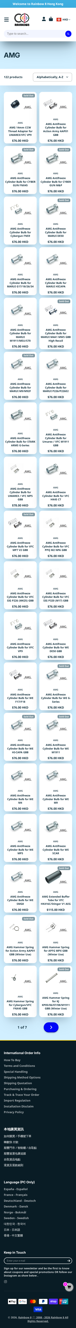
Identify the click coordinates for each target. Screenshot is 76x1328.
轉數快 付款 (11, 1142)
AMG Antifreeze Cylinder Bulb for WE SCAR (55, 838)
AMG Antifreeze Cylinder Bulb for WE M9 (55, 787)
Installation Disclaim (19, 1106)
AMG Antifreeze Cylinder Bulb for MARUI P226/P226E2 (55, 376)
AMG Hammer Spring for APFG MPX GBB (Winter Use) (55, 939)
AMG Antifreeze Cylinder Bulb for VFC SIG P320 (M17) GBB (55, 585)
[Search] (68, 34)
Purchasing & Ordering (20, 1089)
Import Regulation (17, 1100)
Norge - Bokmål (15, 1212)
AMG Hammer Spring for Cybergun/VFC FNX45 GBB (20, 991)
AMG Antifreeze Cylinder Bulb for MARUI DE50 (55, 221)
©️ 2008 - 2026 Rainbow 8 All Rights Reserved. (47, 1319)
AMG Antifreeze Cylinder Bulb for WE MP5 (20, 838)
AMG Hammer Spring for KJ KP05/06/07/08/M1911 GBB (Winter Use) (55, 991)
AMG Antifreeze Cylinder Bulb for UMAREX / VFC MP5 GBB (20, 482)
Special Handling (16, 1072)
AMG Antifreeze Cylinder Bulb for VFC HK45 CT (55, 482)
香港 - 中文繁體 (13, 1235)
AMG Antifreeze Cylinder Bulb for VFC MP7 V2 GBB (20, 535)
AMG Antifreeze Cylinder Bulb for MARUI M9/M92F (20, 376)
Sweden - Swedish (16, 1218)
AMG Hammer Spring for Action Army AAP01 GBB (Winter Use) (20, 939)
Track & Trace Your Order (21, 1095)
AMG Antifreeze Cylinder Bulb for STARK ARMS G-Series (20, 428)
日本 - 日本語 (12, 1230)
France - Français (15, 1195)
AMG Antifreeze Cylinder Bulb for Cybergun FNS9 (20, 221)
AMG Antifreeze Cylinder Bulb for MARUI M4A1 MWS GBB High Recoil (55, 323)
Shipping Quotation (18, 1083)
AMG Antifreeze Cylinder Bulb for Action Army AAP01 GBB (55, 117)
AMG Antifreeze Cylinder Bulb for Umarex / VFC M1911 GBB (55, 428)
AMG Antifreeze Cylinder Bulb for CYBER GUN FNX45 (20, 170)
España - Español (16, 1189)
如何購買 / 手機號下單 (17, 1136)
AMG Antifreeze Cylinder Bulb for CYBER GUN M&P (55, 170)
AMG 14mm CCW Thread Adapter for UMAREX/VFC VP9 (20, 117)
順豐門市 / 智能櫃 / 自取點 (20, 1148)
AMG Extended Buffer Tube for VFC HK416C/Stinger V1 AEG (55, 889)
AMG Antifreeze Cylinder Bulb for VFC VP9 (20, 636)
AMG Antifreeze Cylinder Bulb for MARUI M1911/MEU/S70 (20, 323)
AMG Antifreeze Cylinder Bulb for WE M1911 (55, 737)
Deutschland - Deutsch (20, 1201)
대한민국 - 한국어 (15, 1224)
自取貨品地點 (12, 1159)
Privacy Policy (14, 1112)
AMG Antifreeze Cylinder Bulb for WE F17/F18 (20, 686)
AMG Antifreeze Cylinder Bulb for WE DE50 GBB (55, 636)
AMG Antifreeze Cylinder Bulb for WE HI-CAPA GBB (20, 737)
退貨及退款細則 (13, 1165)
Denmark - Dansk (16, 1206)
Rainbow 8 (25, 1317)
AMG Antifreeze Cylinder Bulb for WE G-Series (55, 686)
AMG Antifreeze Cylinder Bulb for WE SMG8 (20, 889)
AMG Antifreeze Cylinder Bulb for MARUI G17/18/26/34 (20, 271)
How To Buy (12, 1060)
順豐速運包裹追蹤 (15, 1153)
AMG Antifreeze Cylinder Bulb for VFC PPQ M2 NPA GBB (55, 535)
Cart (51, 19)
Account (44, 19)
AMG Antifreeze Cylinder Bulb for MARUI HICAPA (55, 271)
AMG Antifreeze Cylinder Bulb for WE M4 (20, 787)
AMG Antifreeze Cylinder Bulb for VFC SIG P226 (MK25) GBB (20, 585)
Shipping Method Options (22, 1077)
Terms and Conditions (19, 1066)
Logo (22, 19)
